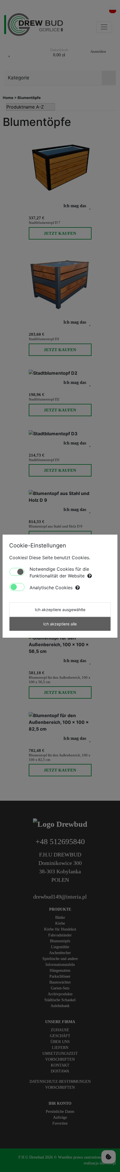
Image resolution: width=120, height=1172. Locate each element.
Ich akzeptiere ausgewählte (60, 609)
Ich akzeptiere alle (60, 623)
